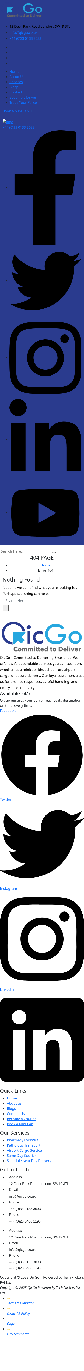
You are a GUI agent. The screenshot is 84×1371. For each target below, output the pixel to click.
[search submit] (54, 552)
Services (16, 81)
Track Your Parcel (23, 102)
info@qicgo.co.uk (23, 32)
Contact (15, 92)
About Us (17, 76)
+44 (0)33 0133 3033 (25, 38)
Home (14, 71)
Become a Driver (22, 97)
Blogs (14, 87)
